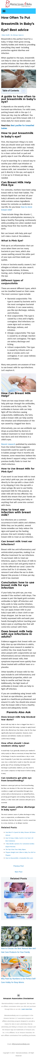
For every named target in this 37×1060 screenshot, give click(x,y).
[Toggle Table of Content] (22, 91)
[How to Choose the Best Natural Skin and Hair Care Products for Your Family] (16, 936)
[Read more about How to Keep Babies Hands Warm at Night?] (18, 910)
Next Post (18, 872)
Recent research (8, 444)
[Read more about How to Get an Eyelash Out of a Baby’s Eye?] (18, 890)
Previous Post (18, 866)
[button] (4, 11)
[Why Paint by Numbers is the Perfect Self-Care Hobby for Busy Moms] (16, 966)
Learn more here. (26, 1009)
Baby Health (6, 35)
